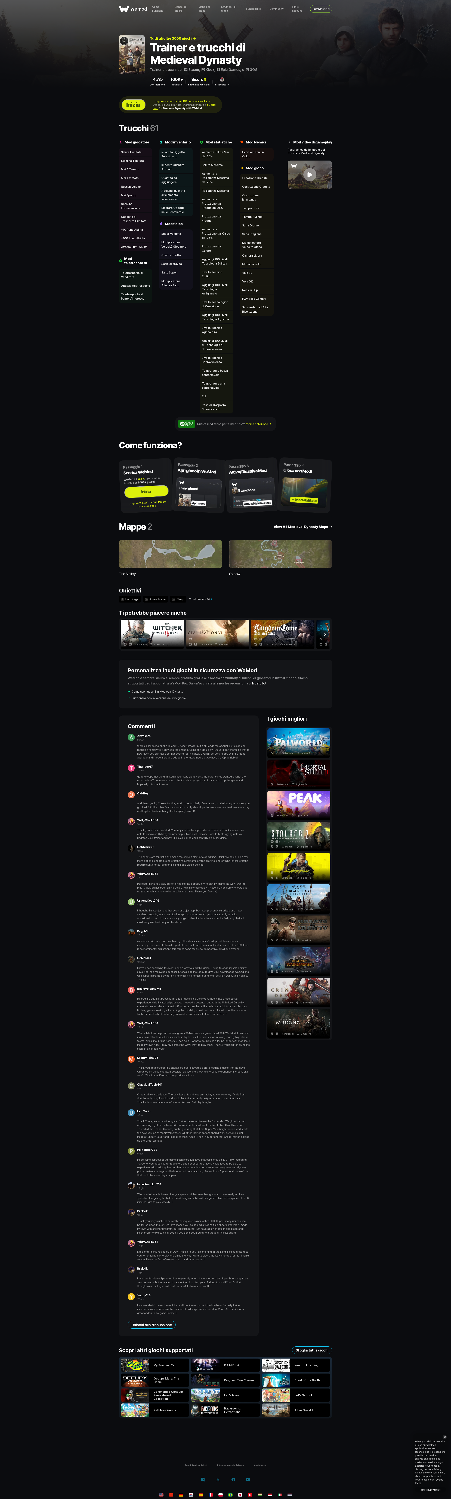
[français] (211, 1495)
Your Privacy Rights (430, 1489)
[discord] (203, 1480)
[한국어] (191, 1495)
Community (277, 8)
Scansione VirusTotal (199, 84)
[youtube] (248, 1480)
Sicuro (197, 79)
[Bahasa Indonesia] (270, 1495)
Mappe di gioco (204, 8)
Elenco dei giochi (181, 8)
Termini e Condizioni (196, 1465)
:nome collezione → (259, 424)
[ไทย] (290, 1495)
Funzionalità (253, 8)
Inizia (133, 104)
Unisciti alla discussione (151, 1325)
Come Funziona (157, 8)
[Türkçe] (250, 1495)
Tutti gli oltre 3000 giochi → (173, 38)
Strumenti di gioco (228, 8)
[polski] (220, 1495)
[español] (201, 1495)
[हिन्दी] (260, 1495)
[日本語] (240, 1495)
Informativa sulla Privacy (230, 1465)
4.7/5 (158, 79)
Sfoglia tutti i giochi (312, 1350)
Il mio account (297, 8)
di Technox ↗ (222, 84)
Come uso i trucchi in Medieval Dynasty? (158, 691)
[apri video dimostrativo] (310, 175)
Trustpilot (258, 683)
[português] (230, 1495)
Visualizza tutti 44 (199, 599)
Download (321, 9)
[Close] (445, 1437)
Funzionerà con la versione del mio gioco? (159, 698)
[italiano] (280, 1495)
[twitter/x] (218, 1480)
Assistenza (260, 1465)
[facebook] (233, 1480)
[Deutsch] (181, 1495)
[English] (161, 1495)
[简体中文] (171, 1495)
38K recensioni (157, 84)
